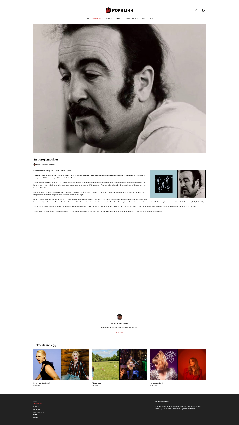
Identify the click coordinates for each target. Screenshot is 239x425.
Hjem (87, 18)
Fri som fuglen (97, 383)
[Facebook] (203, 10)
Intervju (109, 18)
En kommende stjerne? (41, 383)
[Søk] (196, 10)
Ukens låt (119, 18)
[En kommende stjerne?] (61, 364)
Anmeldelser (96, 18)
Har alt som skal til (156, 383)
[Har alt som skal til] (177, 364)
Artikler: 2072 (119, 332)
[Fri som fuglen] (119, 364)
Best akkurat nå (131, 18)
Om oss (151, 18)
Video (143, 18)
